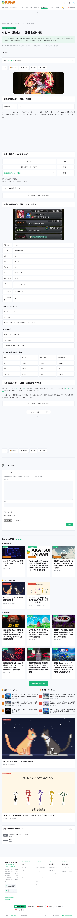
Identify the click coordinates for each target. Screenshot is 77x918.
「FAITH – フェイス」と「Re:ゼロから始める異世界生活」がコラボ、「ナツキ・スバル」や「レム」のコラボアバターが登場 (62, 702)
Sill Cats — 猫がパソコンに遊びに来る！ (13, 598)
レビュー (24, 874)
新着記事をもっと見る (38, 683)
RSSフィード (38, 884)
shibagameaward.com (9, 897)
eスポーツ (38, 875)
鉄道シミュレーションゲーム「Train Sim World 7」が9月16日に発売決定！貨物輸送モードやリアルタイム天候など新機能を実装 (63, 667)
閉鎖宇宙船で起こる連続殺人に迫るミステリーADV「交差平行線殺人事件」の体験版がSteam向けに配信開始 (38, 667)
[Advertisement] (38, 15)
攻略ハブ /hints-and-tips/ (40, 867)
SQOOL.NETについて (53, 867)
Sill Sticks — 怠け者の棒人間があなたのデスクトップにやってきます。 (38, 599)
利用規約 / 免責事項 (66, 872)
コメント (7, 479)
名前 (5, 501)
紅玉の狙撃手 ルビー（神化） (12, 173)
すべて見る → (70, 829)
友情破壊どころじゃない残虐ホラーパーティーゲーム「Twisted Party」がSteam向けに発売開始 (13, 666)
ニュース (24, 867)
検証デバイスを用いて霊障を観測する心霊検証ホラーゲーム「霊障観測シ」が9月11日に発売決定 (63, 633)
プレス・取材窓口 (53, 874)
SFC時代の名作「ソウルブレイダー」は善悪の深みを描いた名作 (24, 710)
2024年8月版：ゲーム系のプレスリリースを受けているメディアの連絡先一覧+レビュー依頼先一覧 (24, 702)
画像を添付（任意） (10, 516)
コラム (23, 871)
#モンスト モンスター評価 (29, 46)
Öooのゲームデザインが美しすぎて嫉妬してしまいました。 (13, 563)
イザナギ (17, 388)
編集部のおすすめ (40, 881)
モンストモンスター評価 (9, 28)
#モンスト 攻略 (54, 46)
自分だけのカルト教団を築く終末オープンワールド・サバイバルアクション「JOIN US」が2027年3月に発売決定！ (13, 634)
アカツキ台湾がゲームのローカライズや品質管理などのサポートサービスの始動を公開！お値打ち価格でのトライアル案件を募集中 (38, 565)
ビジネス (24, 880)
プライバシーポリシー (66, 867)
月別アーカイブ (39, 878)
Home (3, 23)
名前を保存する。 (9, 512)
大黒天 (23, 388)
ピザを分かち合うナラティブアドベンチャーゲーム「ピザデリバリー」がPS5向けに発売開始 (38, 633)
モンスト (13, 23)
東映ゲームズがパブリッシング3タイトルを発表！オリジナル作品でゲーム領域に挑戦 (63, 564)
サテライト (68, 388)
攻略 (8, 23)
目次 (6, 52)
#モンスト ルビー (43, 46)
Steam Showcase (39, 872)
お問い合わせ (52, 871)
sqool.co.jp (7, 899)
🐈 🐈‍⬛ (64, 7)
